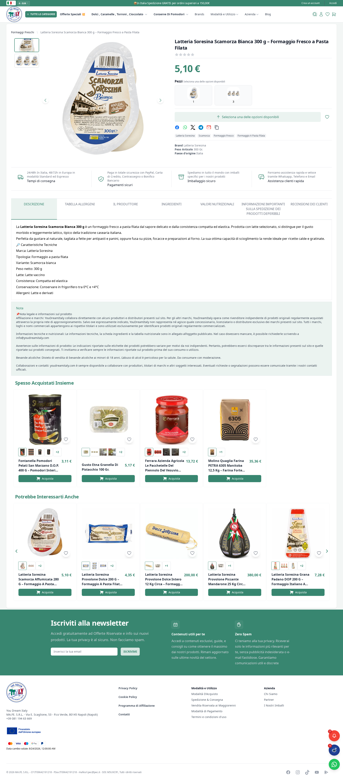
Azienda (250, 14)
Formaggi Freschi (22, 32)
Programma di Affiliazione (137, 705)
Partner (269, 700)
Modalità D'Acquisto (204, 694)
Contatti (124, 714)
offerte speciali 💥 (72, 14)
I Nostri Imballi (274, 705)
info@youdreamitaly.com (32, 338)
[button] (17, 552)
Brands (199, 14)
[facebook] (177, 127)
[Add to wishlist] (66, 439)
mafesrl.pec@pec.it (89, 772)
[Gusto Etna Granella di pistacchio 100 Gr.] (108, 419)
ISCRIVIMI (130, 651)
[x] (193, 127)
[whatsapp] (185, 127)
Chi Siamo (270, 694)
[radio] (193, 95)
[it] (11, 3)
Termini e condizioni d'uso (208, 717)
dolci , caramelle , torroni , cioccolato (117, 14)
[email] (208, 127)
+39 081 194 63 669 (19, 718)
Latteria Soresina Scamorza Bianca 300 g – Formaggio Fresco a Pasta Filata (89, 32)
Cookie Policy (128, 697)
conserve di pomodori (169, 14)
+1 (221, 452)
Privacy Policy (128, 688)
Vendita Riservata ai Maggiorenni (213, 705)
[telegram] (200, 127)
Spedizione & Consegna (207, 700)
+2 (57, 452)
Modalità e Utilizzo (223, 14)
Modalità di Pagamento (206, 711)
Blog (268, 14)
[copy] (216, 127)
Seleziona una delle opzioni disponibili (250, 117)
